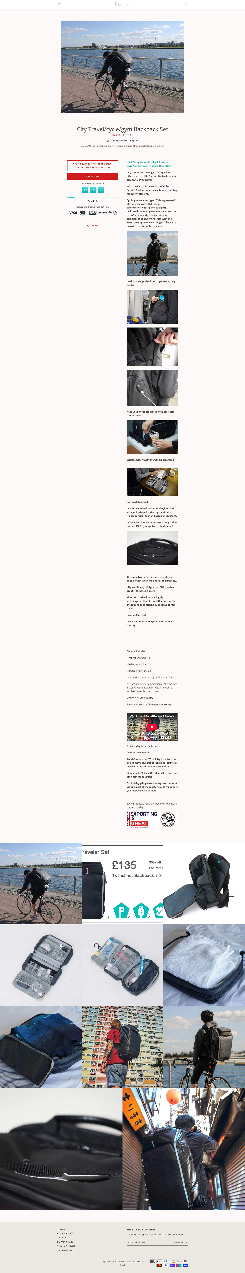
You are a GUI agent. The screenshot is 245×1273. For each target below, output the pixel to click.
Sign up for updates (141, 1229)
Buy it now (92, 176)
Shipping (137, 146)
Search (61, 1229)
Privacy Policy (65, 1242)
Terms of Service (66, 1246)
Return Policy (65, 1233)
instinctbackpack (125, 1261)
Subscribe (179, 1242)
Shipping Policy (65, 1250)
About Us (62, 1238)
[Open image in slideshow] (122, 67)
